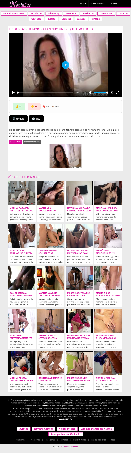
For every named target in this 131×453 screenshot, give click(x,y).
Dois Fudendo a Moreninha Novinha (21, 294)
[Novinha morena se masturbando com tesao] (79, 236)
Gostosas (36, 18)
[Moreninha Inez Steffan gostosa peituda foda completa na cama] (50, 321)
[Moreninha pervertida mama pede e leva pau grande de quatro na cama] (21, 321)
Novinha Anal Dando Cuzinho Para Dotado (79, 209)
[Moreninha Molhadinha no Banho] (50, 193)
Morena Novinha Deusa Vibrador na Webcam (106, 338)
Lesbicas (66, 18)
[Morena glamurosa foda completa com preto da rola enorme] (108, 193)
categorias (50, 439)
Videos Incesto (67, 428)
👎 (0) (34, 106)
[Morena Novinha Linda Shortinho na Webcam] (50, 278)
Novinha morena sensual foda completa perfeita (48, 253)
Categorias (98, 3)
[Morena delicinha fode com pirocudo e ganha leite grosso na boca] (79, 363)
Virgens (96, 18)
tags (113, 439)
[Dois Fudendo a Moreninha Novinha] (21, 278)
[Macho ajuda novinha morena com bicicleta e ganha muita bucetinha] (108, 278)
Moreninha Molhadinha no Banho (47, 211)
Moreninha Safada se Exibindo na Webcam (78, 337)
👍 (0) (19, 106)
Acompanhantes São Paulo (65, 434)
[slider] (45, 92)
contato (64, 439)
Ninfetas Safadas (41, 405)
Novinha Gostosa (43, 428)
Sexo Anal (71, 13)
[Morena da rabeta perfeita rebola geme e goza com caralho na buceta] (21, 193)
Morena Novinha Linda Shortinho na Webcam (49, 296)
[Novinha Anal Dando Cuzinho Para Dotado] (79, 193)
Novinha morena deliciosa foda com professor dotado (106, 381)
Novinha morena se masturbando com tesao (78, 253)
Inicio (82, 3)
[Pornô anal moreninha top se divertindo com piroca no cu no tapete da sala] (108, 236)
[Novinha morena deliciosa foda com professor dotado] (108, 363)
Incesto (51, 18)
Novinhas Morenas (31, 141)
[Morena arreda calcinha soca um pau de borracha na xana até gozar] (21, 363)
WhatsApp (53, 13)
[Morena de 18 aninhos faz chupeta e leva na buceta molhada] (21, 236)
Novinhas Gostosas (13, 13)
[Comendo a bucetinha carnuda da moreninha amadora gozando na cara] (50, 363)
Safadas (81, 18)
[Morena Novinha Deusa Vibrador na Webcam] (108, 321)
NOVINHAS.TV (65, 419)
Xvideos (23, 428)
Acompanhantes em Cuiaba (96, 428)
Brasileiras (88, 13)
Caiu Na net (106, 13)
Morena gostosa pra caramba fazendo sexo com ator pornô (79, 296)
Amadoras (36, 13)
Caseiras (123, 13)
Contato (115, 3)
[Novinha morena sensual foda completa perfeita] (50, 236)
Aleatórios (20, 439)
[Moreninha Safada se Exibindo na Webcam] (79, 321)
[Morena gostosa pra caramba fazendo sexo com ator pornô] (79, 278)
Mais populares (98, 439)
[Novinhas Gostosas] (20, 4)
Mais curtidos (79, 439)
